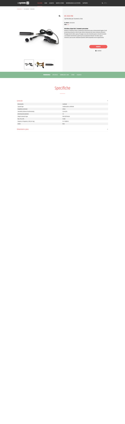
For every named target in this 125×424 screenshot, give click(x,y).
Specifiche (55, 75)
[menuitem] (39, 3)
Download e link (64, 75)
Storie (72, 75)
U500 (68, 25)
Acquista (98, 47)
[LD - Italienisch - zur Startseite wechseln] (23, 2)
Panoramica (47, 75)
